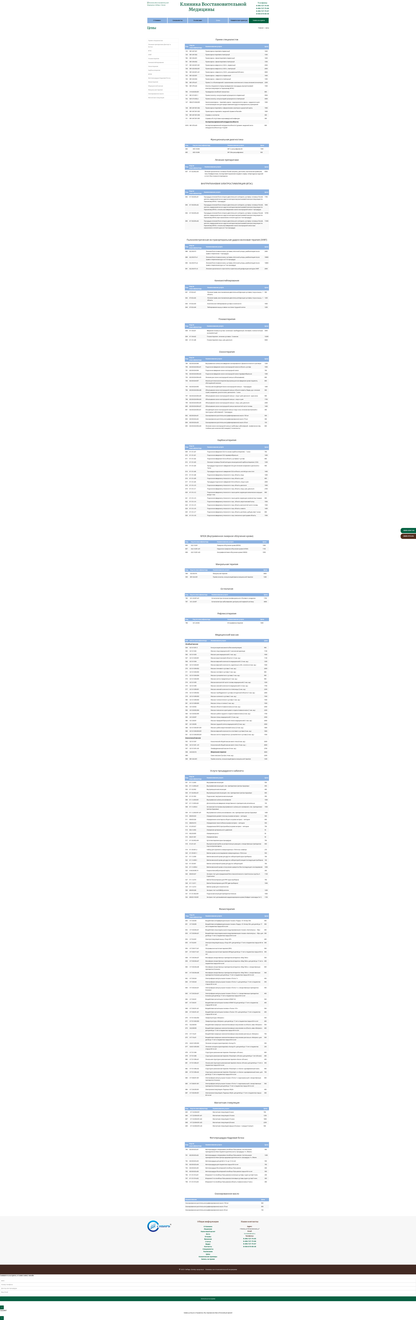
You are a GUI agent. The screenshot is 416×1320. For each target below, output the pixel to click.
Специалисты (208, 1249)
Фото (208, 1234)
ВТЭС (150, 51)
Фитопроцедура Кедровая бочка (159, 78)
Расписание (208, 1251)
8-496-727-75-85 (262, 5)
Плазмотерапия (153, 58)
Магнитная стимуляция (156, 98)
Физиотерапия (153, 82)
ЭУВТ (150, 55)
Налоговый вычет (208, 1231)
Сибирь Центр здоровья (194, 1269)
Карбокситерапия (154, 70)
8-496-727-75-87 (262, 11)
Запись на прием (208, 1259)
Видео (208, 1244)
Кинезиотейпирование (156, 62)
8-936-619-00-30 (262, 14)
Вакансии (208, 1239)
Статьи (208, 1241)
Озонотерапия (153, 66)
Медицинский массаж (155, 86)
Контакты (208, 1246)
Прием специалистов (155, 40)
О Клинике (208, 1226)
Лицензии (208, 1229)
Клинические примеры (208, 1257)
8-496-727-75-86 (262, 8)
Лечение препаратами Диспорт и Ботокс (159, 45)
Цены (208, 1254)
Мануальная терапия (155, 90)
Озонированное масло (156, 94)
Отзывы (208, 1237)
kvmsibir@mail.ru (249, 1234)
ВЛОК (150, 74)
